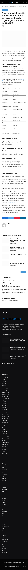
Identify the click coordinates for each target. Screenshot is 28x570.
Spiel (3, 528)
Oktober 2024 (5, 418)
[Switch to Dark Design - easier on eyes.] (24, 2)
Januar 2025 (4, 412)
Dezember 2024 (5, 414)
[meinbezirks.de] (14, 2)
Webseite (4, 548)
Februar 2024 (5, 433)
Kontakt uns (18, 566)
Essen (3, 482)
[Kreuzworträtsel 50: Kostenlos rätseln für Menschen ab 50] (5, 263)
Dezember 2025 (5, 392)
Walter (7, 26)
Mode (3, 509)
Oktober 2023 (5, 440)
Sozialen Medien (5, 526)
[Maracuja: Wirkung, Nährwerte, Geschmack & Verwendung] (5, 249)
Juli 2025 (4, 401)
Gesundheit (4, 493)
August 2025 (5, 400)
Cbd (3, 476)
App (3, 467)
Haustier (4, 495)
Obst (3, 513)
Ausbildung (4, 469)
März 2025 (4, 409)
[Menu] (2, 2)
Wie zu (3, 550)
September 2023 (5, 442)
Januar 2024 (4, 435)
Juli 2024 (4, 424)
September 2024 (5, 420)
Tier (3, 537)
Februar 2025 (5, 411)
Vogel (3, 546)
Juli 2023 (4, 446)
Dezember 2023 (5, 436)
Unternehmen (5, 543)
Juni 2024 (4, 425)
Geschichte (4, 489)
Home (3, 6)
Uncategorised (5, 539)
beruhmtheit (4, 474)
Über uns (24, 566)
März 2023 (4, 453)
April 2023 (4, 451)
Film (3, 483)
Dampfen (4, 478)
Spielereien (4, 530)
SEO (3, 522)
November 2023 (5, 438)
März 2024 (4, 431)
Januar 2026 (4, 390)
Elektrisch (4, 480)
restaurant (4, 519)
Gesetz (3, 491)
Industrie (4, 498)
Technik (3, 533)
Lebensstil (4, 504)
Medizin (3, 507)
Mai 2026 (4, 383)
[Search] (26, 2)
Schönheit (4, 520)
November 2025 (5, 394)
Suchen (3, 270)
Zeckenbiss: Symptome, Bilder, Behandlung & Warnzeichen (18, 255)
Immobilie (4, 496)
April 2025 (4, 407)
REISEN (3, 517)
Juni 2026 (4, 381)
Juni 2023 (4, 448)
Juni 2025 (4, 403)
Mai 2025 (4, 405)
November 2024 (5, 416)
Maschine (4, 506)
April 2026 (4, 385)
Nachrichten (4, 511)
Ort (2, 515)
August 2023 (5, 444)
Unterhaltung (5, 541)
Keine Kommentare (21, 26)
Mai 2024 (4, 427)
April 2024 (4, 429)
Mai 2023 (4, 449)
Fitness (3, 485)
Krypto (3, 502)
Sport (3, 531)
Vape (3, 544)
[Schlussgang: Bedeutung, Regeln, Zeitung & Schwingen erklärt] (5, 240)
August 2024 (5, 422)
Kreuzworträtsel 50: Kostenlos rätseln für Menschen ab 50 (18, 262)
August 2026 (5, 377)
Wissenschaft (5, 552)
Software (4, 524)
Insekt (3, 500)
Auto (3, 471)
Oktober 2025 (5, 396)
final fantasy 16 (11, 202)
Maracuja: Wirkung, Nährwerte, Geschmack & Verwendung (18, 248)
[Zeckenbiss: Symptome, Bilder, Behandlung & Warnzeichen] (5, 256)
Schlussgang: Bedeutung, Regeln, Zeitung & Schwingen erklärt (17, 240)
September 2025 (5, 398)
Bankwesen (4, 472)
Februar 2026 (5, 388)
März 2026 (4, 387)
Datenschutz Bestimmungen (9, 566)
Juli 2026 (4, 379)
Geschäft (4, 487)
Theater (4, 535)
